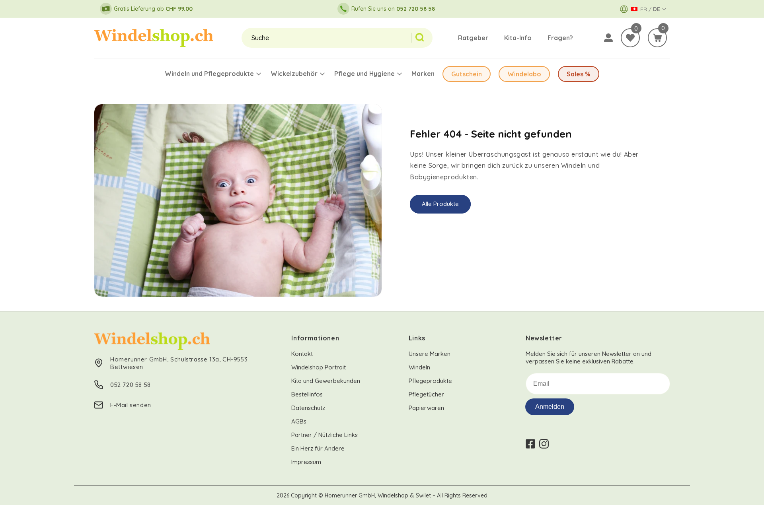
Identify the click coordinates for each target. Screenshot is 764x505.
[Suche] (422, 38)
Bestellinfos (307, 394)
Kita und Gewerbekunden (325, 381)
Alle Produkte (440, 204)
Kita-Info (518, 38)
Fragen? (560, 38)
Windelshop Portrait (318, 367)
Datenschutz (308, 408)
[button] (657, 37)
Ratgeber (473, 38)
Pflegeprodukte (430, 381)
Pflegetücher (426, 394)
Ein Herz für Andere (318, 448)
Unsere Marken (429, 353)
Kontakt (302, 353)
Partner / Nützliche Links (324, 435)
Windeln (419, 367)
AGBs (298, 421)
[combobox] (326, 38)
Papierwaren (426, 408)
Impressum (306, 462)
